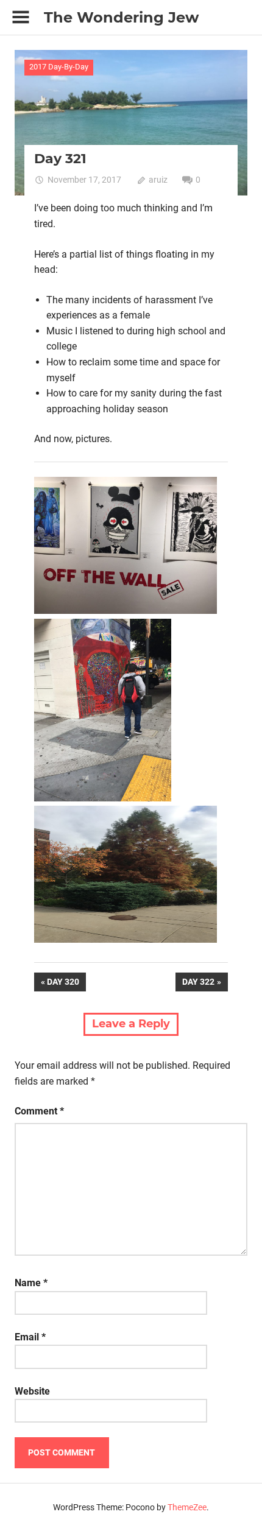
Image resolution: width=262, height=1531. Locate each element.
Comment (39, 1111)
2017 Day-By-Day (58, 66)
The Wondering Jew (121, 17)
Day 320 (66, 983)
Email (30, 1337)
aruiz (158, 180)
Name (31, 1283)
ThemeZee (187, 1507)
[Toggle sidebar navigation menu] (21, 17)
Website (32, 1391)
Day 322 (198, 983)
